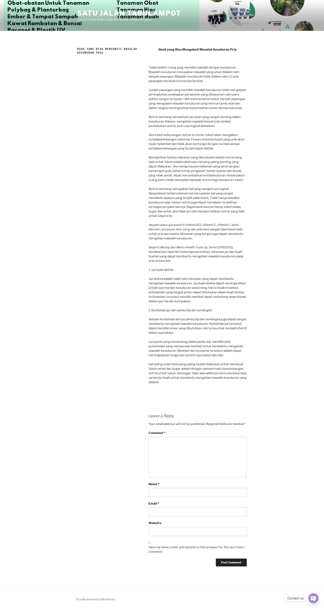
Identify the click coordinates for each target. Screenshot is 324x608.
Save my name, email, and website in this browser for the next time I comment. (196, 549)
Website (154, 523)
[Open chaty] (313, 598)
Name (153, 484)
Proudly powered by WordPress (95, 599)
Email (153, 503)
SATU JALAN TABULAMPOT (129, 13)
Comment (157, 433)
